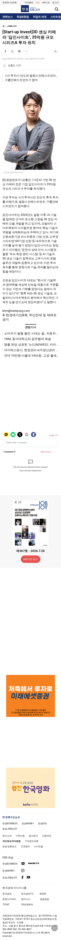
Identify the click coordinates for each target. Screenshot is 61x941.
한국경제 (7, 894)
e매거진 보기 (30, 559)
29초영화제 (27, 904)
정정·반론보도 (9, 846)
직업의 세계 (40, 16)
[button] (55, 2)
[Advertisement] (30, 621)
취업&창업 (23, 16)
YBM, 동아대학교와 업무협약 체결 (27, 339)
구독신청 (20, 835)
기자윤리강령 (31, 841)
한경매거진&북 (9, 2)
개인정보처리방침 (11, 841)
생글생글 (44, 899)
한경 (10, 823)
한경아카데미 (9, 899)
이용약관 (46, 835)
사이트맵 (38, 846)
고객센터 (25, 846)
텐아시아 (25, 899)
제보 (38, 2)
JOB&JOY (12, 26)
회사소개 (7, 835)
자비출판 (29, 2)
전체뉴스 (7, 16)
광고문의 (33, 835)
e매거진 (46, 2)
